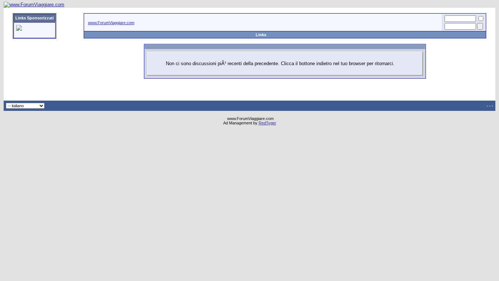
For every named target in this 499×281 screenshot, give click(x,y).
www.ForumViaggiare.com (111, 22)
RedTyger (267, 123)
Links (261, 35)
